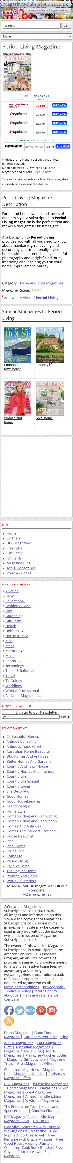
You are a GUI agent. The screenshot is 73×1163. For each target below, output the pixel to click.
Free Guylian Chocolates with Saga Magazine (33, 1151)
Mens (9, 646)
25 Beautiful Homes (23, 736)
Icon (10, 841)
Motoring (12, 650)
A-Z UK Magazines (18, 1042)
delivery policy (19, 991)
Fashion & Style (18, 605)
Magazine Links (16, 1120)
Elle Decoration (19, 791)
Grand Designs (19, 806)
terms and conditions (21, 987)
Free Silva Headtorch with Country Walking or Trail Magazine (32, 1129)
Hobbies (12, 630)
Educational (15, 601)
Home (12, 533)
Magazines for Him (29, 1073)
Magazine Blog (19, 563)
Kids (8, 640)
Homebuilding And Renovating (32, 816)
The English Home (21, 871)
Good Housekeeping (23, 801)
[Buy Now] (59, 106)
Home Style (16, 811)
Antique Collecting (21, 741)
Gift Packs (15, 553)
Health (10, 626)
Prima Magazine (17, 1032)
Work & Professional (22, 690)
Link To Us (41, 1120)
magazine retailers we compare (31, 997)
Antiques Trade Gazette (25, 746)
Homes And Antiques (24, 826)
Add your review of (31, 297)
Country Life (16, 776)
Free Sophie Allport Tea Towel (30, 1133)
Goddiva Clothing (45, 1110)
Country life (44, 365)
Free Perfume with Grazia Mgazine (29, 1137)
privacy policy (54, 987)
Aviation (12, 591)
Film (8, 611)
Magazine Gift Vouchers (26, 1059)
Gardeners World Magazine (46, 1036)
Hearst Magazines (21, 1088)
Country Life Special (23, 781)
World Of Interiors (21, 881)
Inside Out (15, 851)
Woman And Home (22, 876)
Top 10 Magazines (21, 568)
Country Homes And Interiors (30, 771)
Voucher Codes (19, 573)
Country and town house (13, 367)
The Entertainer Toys (20, 1106)
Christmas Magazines (21, 1069)
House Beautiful (20, 836)
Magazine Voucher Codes (46, 1055)
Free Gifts (14, 548)
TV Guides (13, 680)
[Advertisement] (36, 477)
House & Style (16, 636)
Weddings (13, 685)
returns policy (45, 991)
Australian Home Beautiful (28, 751)
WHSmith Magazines (42, 1100)
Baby (9, 596)
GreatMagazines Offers (35, 1063)
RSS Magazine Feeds (20, 1116)
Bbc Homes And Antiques (27, 756)
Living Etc (14, 856)
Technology (14, 665)
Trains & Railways (19, 670)
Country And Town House (27, 766)
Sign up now (42, 172)
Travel (10, 675)
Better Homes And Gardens (29, 761)
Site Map (48, 1116)
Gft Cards (14, 558)
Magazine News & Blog (23, 1051)
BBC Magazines (19, 543)
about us (11, 995)
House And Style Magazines (40, 283)
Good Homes (17, 796)
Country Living (18, 786)
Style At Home (18, 866)
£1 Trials (13, 538)
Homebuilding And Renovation (32, 821)
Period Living (17, 861)
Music (10, 655)
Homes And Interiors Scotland (31, 831)
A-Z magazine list (37, 894)
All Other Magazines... (23, 695)
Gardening (14, 616)
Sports (10, 660)
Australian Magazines (33, 1047)
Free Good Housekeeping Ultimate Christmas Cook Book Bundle (33, 1143)
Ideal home (44, 418)
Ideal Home (16, 846)
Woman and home (13, 420)
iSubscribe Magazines (51, 1084)
